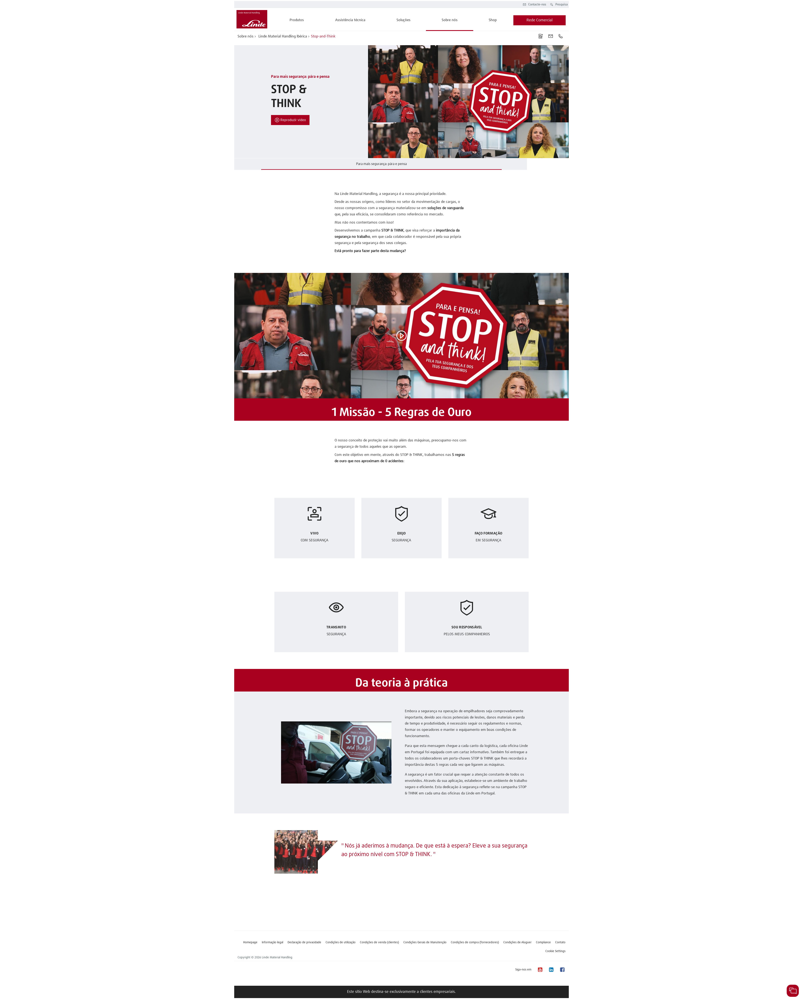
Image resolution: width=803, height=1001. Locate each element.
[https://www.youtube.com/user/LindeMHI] (540, 969)
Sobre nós (245, 36)
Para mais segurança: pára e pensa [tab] (381, 164)
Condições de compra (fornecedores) (475, 942)
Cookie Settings (555, 951)
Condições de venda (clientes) (379, 942)
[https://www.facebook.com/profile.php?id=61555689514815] (562, 969)
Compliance (543, 942)
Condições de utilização (340, 942)
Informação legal (272, 942)
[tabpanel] (401, 101)
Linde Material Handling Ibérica (282, 36)
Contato (560, 942)
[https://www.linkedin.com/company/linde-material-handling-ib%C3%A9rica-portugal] (551, 969)
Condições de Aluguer (517, 942)
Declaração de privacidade (304, 942)
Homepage (250, 942)
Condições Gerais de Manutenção (424, 942)
